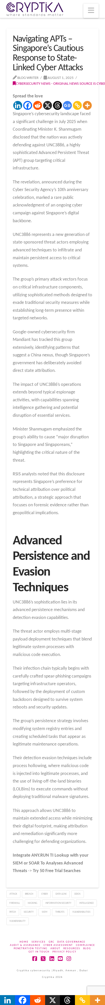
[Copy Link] (77, 105)
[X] (47, 105)
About (55, 948)
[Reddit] (37, 105)
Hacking (32, 903)
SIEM (44, 912)
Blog (87, 948)
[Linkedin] (17, 105)
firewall (14, 903)
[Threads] (57, 105)
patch (12, 912)
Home (24, 942)
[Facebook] (27, 105)
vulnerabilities (81, 912)
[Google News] (67, 105)
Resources (71, 948)
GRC (51, 942)
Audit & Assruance (25, 945)
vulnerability (17, 921)
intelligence (86, 903)
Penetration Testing (30, 948)
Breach (29, 894)
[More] (87, 105)
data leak (61, 894)
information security (58, 903)
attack (13, 894)
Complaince (85, 945)
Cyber (44, 894)
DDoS (77, 894)
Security (29, 912)
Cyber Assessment (58, 945)
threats (59, 912)
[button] (91, 11)
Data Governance (71, 942)
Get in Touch (39, 951)
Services (39, 942)
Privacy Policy (64, 951)
